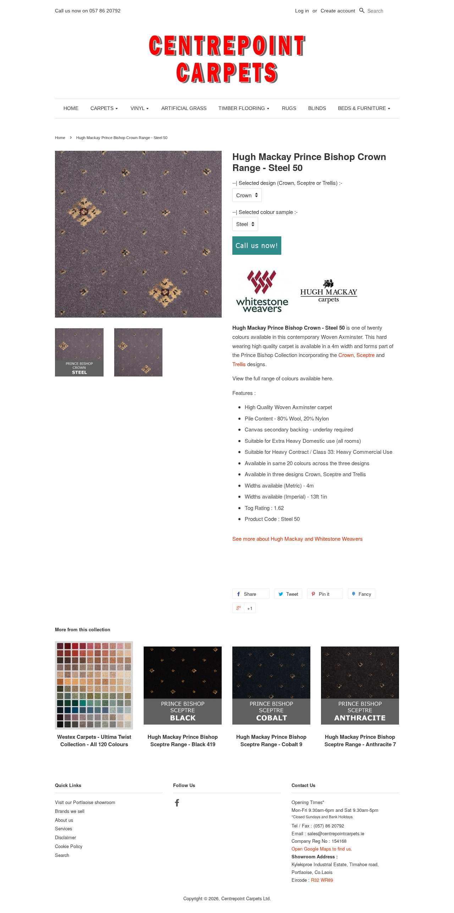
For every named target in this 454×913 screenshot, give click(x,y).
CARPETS (102, 108)
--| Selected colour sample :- (265, 211)
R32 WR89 (322, 879)
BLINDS (317, 108)
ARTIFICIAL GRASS (183, 108)
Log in (302, 10)
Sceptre (365, 354)
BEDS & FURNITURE (362, 108)
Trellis (239, 364)
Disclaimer (65, 837)
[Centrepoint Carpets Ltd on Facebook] (177, 804)
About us (64, 819)
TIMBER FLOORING (242, 108)
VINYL (138, 108)
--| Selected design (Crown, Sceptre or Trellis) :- (287, 182)
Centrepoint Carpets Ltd (245, 898)
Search (62, 855)
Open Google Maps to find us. (322, 848)
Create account (338, 10)
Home (60, 138)
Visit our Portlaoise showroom (85, 802)
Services (63, 828)
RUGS (289, 108)
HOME (70, 108)
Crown (346, 354)
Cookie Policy (68, 846)
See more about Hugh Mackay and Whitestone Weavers (297, 538)
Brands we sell (69, 811)
